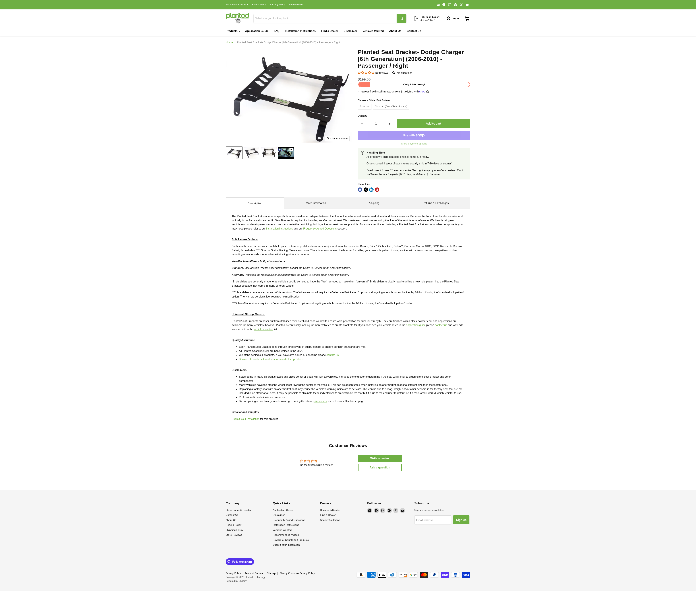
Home (229, 42)
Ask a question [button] (380, 467)
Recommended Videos (286, 534)
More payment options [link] (414, 143)
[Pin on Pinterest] (377, 189)
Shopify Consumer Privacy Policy (297, 573)
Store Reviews (296, 4)
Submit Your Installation (245, 418)
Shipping (374, 202)
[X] (461, 4)
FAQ (276, 30)
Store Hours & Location (237, 4)
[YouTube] (467, 4)
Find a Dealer (329, 30)
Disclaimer (350, 30)
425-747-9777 (427, 20)
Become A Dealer (330, 510)
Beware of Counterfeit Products (291, 539)
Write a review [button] (379, 458)
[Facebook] (443, 4)
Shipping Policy (277, 4)
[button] (453, 18)
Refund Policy (259, 4)
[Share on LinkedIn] (371, 189)
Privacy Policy (233, 573)
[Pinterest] (455, 4)
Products (232, 30)
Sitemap (271, 573)
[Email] (438, 4)
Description (255, 203)
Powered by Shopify (236, 581)
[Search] (401, 18)
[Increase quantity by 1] (389, 123)
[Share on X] (366, 189)
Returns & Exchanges (436, 202)
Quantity (362, 115)
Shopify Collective (330, 519)
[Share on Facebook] (360, 189)
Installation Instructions (300, 30)
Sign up (461, 520)
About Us (395, 30)
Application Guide (256, 30)
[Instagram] (449, 4)
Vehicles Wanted (373, 30)
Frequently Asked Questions (289, 519)
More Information (316, 202)
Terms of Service (254, 573)
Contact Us (414, 30)
